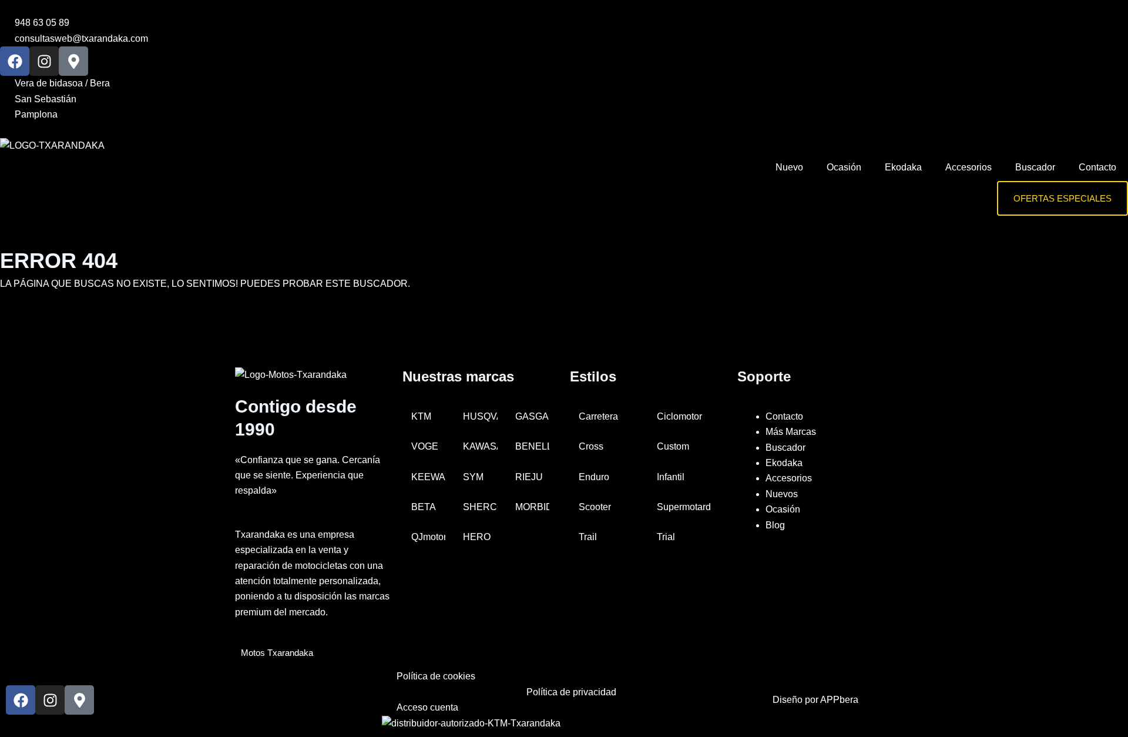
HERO (477, 537)
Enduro (594, 477)
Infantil (670, 477)
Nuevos (782, 494)
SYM (473, 477)
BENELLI (532, 446)
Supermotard (684, 507)
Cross (591, 446)
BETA (423, 507)
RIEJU (529, 477)
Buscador (1035, 167)
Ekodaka (903, 167)
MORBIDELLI (532, 507)
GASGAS (532, 416)
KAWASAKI (480, 446)
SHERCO (480, 507)
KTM (421, 416)
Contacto (1097, 167)
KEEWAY (428, 477)
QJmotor (428, 537)
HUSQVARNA (480, 416)
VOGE (424, 446)
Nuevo (789, 167)
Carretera (598, 416)
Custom (673, 446)
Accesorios (968, 167)
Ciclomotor (679, 416)
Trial (666, 537)
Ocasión (844, 167)
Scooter (595, 507)
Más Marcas (791, 432)
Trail (588, 537)
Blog (775, 525)
